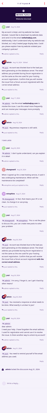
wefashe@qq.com (29, 38)
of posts (22, 3)
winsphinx (23, 221)
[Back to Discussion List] (2, 3)
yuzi (6, 68)
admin (7, 103)
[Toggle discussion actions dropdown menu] (44, 3)
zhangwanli (9, 199)
